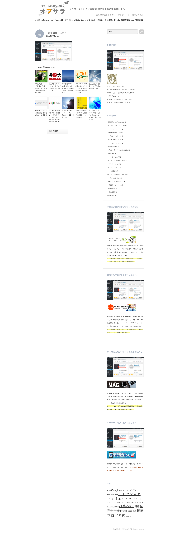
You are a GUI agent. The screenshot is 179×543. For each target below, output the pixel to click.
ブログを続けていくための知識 (117, 150)
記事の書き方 (113, 146)
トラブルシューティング (116, 160)
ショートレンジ (112, 502)
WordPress (112, 494)
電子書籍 (128, 516)
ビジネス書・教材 (114, 178)
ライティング (134, 502)
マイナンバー (123, 502)
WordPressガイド (114, 132)
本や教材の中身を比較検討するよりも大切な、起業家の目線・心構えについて (68, 88)
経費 (130, 511)
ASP (109, 490)
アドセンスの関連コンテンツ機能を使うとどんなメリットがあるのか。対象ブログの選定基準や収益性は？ (54, 116)
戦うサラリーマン (114, 185)
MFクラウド (123, 490)
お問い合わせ (138, 15)
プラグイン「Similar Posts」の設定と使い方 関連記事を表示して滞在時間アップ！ (41, 88)
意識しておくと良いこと (116, 125)
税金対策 (112, 188)
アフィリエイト (114, 167)
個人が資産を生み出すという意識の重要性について (95, 86)
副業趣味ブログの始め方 (115, 122)
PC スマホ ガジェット (116, 181)
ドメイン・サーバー (115, 129)
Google (111, 153)
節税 (125, 511)
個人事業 (115, 507)
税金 (120, 510)
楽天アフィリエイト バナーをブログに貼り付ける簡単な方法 (55, 87)
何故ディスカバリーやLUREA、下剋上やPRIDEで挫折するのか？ (68, 114)
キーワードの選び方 (115, 139)
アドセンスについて (115, 143)
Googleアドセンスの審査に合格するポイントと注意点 (41, 113)
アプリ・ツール (114, 164)
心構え (130, 506)
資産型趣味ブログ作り (105, 15)
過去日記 (112, 192)
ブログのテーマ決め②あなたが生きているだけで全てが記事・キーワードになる (81, 88)
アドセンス (127, 494)
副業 (122, 506)
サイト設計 (112, 171)
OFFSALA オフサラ (126, 529)
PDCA (129, 490)
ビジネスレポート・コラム (116, 174)
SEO (133, 490)
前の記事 (55, 131)
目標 (137, 506)
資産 (134, 511)
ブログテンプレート (115, 136)
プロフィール (124, 15)
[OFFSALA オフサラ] (81, 8)
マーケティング (114, 157)
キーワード (135, 499)
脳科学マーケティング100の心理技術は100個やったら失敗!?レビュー (81, 114)
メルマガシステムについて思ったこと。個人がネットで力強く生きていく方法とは (95, 115)
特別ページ (111, 195)
